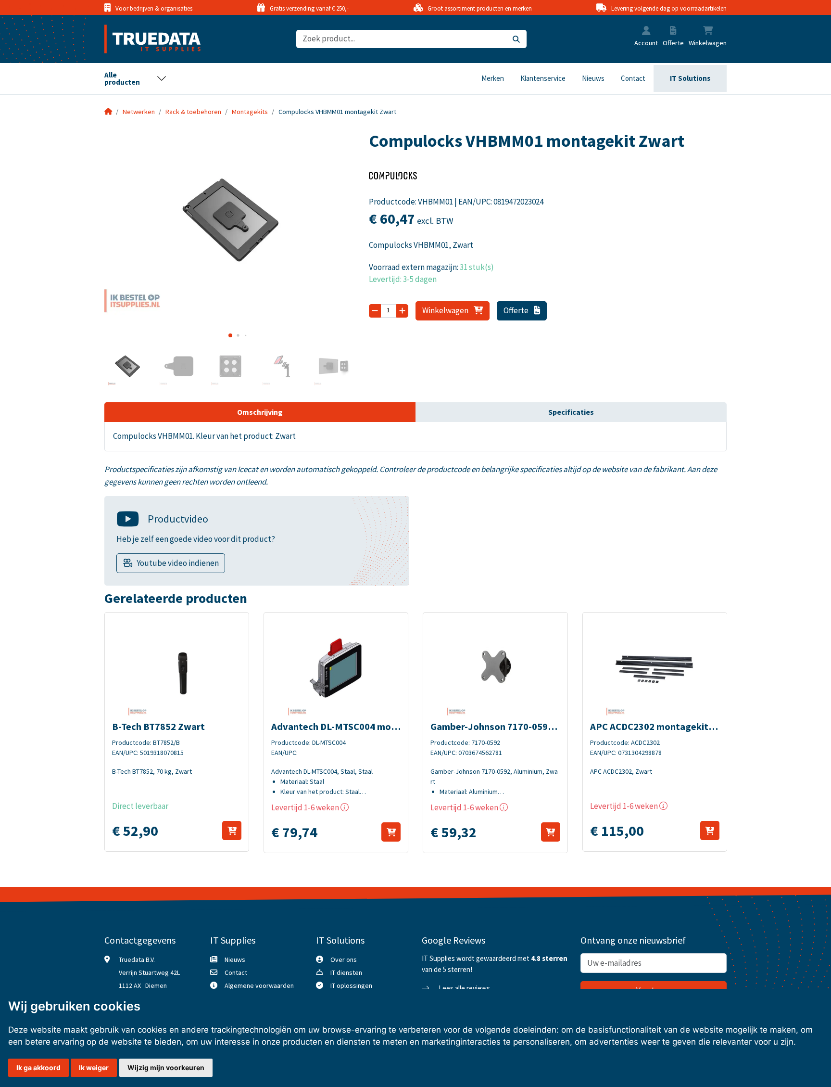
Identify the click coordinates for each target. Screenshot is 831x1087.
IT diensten (346, 972)
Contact (633, 78)
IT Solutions (690, 78)
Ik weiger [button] (94, 1067)
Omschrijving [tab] (260, 412)
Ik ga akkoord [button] (38, 1067)
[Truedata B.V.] (146, 39)
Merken (492, 78)
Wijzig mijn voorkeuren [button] (165, 1067)
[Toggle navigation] (135, 78)
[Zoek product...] (516, 39)
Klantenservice (543, 78)
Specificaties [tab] (571, 412)
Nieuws (593, 78)
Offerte (517, 310)
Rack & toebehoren (193, 111)
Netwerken (139, 111)
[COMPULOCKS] (393, 178)
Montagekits (250, 111)
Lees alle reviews (463, 988)
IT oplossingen (351, 985)
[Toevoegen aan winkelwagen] (231, 830)
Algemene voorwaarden (259, 985)
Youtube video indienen (178, 563)
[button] (646, 31)
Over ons (343, 959)
